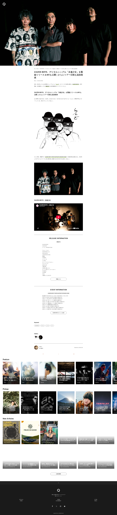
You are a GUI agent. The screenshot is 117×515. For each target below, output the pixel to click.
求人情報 (95, 499)
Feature (6, 359)
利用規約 (21, 500)
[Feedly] (65, 506)
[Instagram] (60, 506)
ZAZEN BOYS (37, 325)
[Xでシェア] (58, 354)
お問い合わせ (21, 499)
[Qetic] (4, 4)
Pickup (5, 389)
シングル (47, 325)
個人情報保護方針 (58, 500)
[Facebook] (52, 506)
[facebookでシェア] (43, 354)
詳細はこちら (58, 279)
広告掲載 (58, 499)
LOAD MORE (58, 473)
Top (34, 68)
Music (38, 68)
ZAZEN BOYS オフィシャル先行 (58, 312)
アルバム (42, 325)
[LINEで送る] (74, 354)
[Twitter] (56, 506)
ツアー (52, 325)
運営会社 (95, 500)
